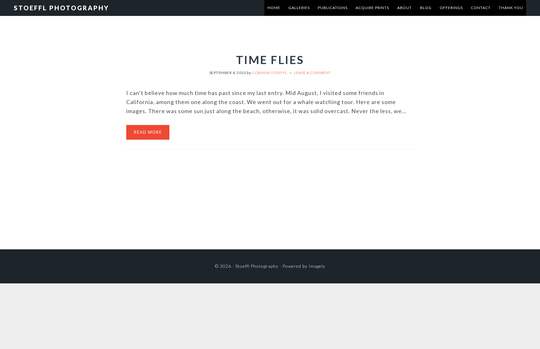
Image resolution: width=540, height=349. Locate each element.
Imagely (317, 266)
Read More (148, 132)
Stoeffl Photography (61, 8)
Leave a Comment (312, 72)
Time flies (270, 60)
